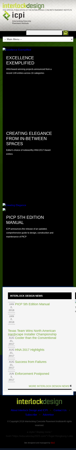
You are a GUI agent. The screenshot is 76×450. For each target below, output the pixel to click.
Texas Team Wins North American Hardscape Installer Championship (32, 332)
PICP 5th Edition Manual (32, 304)
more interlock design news (49, 386)
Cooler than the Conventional (35, 338)
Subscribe (31, 414)
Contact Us (60, 410)
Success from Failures (30, 362)
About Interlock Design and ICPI (29, 410)
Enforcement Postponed (32, 373)
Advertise (48, 414)
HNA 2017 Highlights (29, 350)
